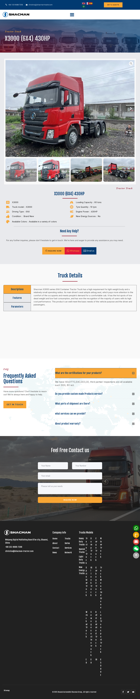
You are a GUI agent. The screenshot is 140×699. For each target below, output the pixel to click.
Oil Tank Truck (91, 581)
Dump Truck (91, 549)
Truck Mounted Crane (101, 587)
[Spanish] (91, 3)
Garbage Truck (96, 581)
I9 (96, 659)
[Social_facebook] (123, 692)
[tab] (17, 289)
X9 (91, 661)
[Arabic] (84, 6)
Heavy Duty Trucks (82, 541)
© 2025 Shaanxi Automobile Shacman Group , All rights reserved (74, 692)
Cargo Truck (96, 549)
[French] (87, 3)
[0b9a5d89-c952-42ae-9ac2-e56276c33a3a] (70, 108)
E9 (86, 661)
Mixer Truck (101, 547)
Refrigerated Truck (96, 629)
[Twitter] (128, 692)
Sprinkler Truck (87, 581)
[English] (84, 3)
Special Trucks (82, 551)
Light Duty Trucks (82, 559)
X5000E (100, 667)
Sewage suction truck (91, 633)
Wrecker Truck (87, 624)
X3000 (15, 202)
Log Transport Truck (101, 632)
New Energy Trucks (82, 570)
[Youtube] (133, 692)
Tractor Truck (13, 31)
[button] (9, 108)
